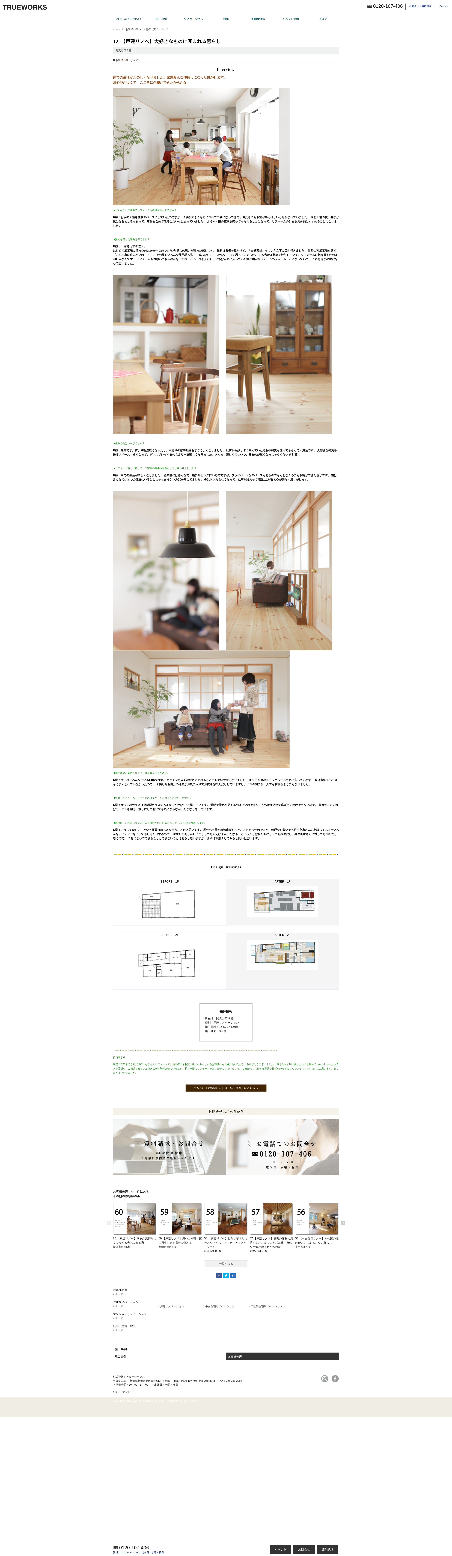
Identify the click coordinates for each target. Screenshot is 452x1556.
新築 (226, 19)
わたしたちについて (129, 19)
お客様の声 (235, 1356)
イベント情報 (290, 19)
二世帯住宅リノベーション (266, 1306)
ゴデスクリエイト (188, 1401)
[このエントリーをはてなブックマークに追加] (233, 1275)
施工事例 (161, 19)
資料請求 (327, 1549)
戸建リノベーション (172, 1306)
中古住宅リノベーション (219, 1306)
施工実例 (120, 1356)
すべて (119, 1294)
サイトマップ (122, 1392)
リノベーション (194, 19)
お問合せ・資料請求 (420, 6)
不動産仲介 (258, 19)
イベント (443, 6)
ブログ (323, 19)
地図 (167, 1380)
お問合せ (304, 1549)
